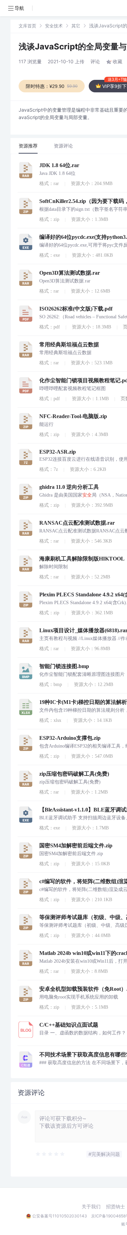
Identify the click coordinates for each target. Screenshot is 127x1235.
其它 (75, 25)
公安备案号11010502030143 (59, 1215)
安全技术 (54, 25)
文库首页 (27, 25)
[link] (27, 25)
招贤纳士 (115, 1206)
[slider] (50, 1154)
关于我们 (91, 1206)
